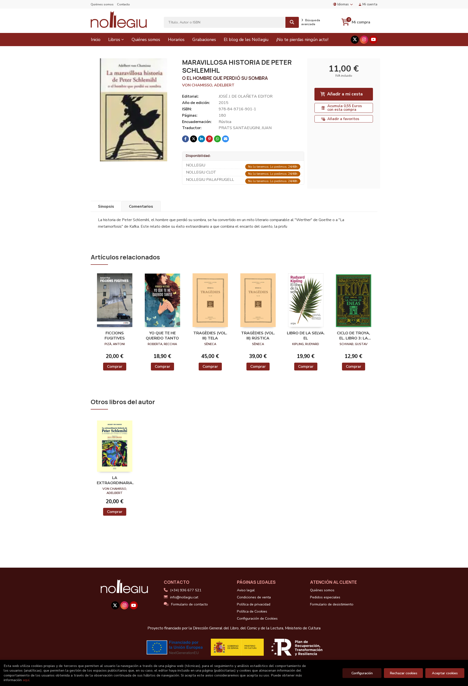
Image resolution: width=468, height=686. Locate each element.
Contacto (123, 4)
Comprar (114, 366)
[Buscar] (292, 22)
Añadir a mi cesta (345, 94)
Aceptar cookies (445, 673)
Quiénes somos (102, 4)
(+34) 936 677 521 (186, 590)
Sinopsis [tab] (106, 206)
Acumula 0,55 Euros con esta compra (344, 107)
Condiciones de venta (254, 597)
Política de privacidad (253, 604)
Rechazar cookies (403, 673)
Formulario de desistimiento (331, 604)
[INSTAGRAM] (364, 40)
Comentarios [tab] (141, 206)
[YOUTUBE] (373, 40)
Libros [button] (114, 39)
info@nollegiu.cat (184, 597)
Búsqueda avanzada (310, 22)
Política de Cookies (252, 611)
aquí (26, 679)
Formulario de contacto (189, 604)
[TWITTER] (355, 40)
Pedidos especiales (325, 597)
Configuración (362, 673)
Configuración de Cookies (257, 618)
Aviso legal (246, 590)
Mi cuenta (369, 4)
